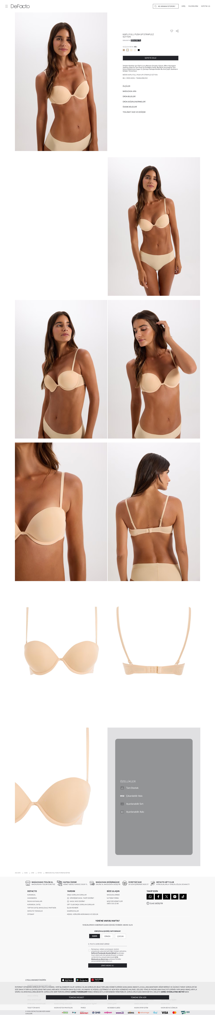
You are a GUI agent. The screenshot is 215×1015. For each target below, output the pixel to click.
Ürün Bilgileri (129, 96)
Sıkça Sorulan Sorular (76, 895)
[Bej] (127, 50)
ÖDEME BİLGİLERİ (130, 107)
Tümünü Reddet (76, 997)
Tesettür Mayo (33, 1008)
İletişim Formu (113, 898)
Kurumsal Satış (33, 904)
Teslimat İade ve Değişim (134, 112)
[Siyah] (139, 50)
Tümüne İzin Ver (138, 997)
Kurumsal (31, 895)
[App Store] (67, 980)
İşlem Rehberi (72, 908)
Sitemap (30, 914)
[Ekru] (135, 50)
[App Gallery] (97, 980)
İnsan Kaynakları (34, 901)
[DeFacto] (20, 6)
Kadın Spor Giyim (141, 1008)
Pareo (83, 1008)
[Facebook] (158, 896)
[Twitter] (166, 896)
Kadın (94, 936)
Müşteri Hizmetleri (115, 901)
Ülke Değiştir (156, 903)
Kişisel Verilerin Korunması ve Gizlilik (82, 914)
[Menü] (6, 6)
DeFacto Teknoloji (35, 911)
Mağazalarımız (113, 895)
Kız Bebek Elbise (114, 1008)
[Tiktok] (183, 896)
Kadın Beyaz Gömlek (169, 1008)
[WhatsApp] (150, 896)
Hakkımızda (32, 898)
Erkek (107, 936)
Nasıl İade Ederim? (77, 901)
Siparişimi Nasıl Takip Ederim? (81, 898)
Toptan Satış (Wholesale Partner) (41, 908)
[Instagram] (174, 896)
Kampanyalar (73, 911)
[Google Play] (82, 980)
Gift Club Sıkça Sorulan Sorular (80, 904)
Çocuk (120, 936)
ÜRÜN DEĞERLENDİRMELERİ (134, 102)
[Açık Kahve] (124, 50)
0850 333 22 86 (113, 903)
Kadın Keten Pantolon (63, 1008)
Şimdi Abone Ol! (107, 965)
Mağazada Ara (129, 91)
